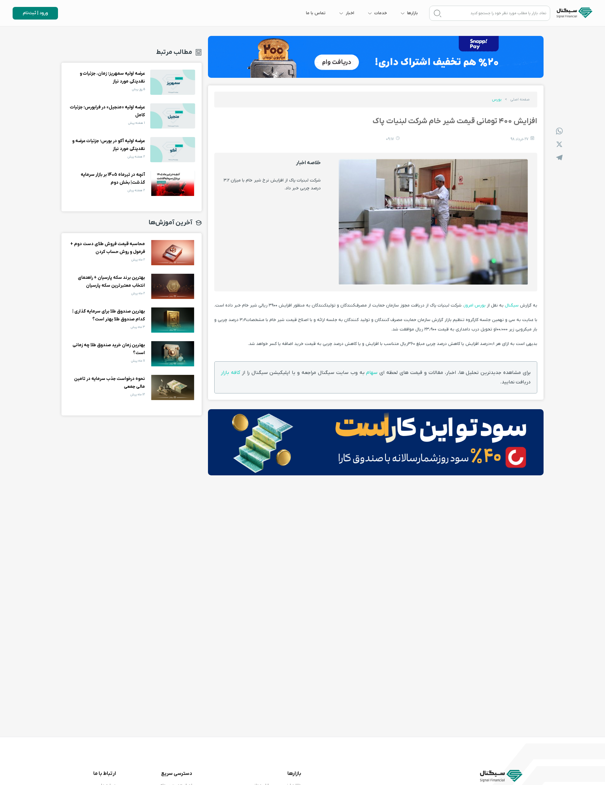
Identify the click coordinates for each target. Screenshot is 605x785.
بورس (497, 99)
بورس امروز (475, 305)
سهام (371, 373)
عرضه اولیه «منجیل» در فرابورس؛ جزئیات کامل (172, 116)
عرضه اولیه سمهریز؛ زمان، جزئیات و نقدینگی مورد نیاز (172, 82)
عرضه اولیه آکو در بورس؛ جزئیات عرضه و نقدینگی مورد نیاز (172, 149)
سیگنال (511, 305)
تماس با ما (316, 13)
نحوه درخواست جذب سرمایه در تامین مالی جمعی (172, 387)
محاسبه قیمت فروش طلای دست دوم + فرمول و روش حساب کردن (172, 252)
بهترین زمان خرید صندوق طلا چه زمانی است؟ (172, 353)
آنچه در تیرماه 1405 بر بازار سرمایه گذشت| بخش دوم (172, 183)
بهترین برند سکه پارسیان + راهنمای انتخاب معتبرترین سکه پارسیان (172, 286)
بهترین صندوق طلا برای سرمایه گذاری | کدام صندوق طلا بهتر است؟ (172, 320)
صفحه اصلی (520, 99)
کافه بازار (231, 373)
